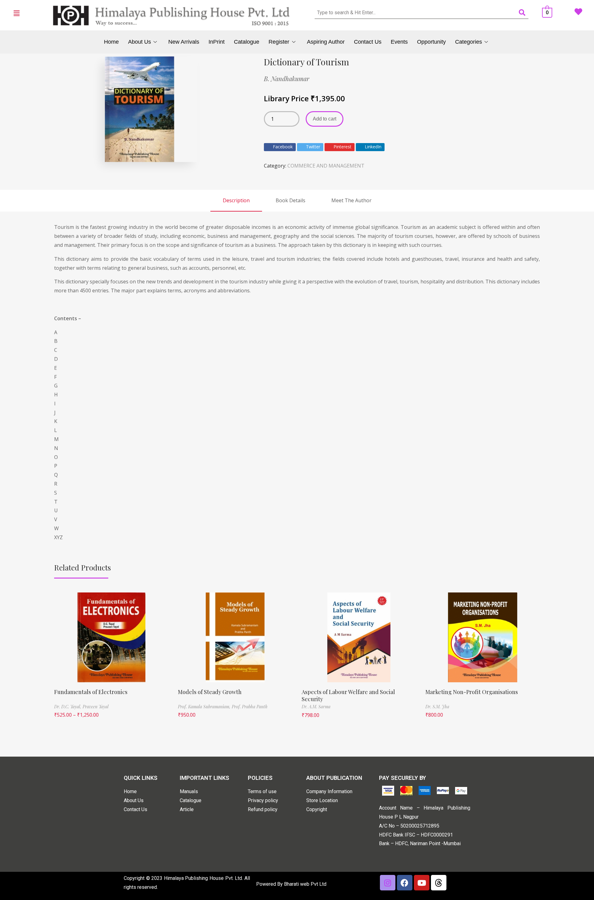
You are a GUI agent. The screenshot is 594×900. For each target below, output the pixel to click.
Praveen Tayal (96, 707)
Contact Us (367, 42)
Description (236, 200)
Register (279, 42)
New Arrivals (183, 42)
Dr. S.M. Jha (437, 707)
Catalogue (246, 42)
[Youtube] (421, 882)
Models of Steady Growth (210, 692)
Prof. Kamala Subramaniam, (205, 707)
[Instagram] (387, 882)
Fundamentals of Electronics (90, 692)
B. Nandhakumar (286, 78)
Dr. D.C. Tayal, (68, 707)
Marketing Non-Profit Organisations (471, 692)
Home (111, 42)
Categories (468, 42)
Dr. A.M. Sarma (316, 707)
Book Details (290, 200)
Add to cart (324, 118)
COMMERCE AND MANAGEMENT (325, 165)
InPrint (217, 42)
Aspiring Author (326, 42)
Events (399, 42)
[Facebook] (404, 882)
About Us (139, 42)
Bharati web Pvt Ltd (305, 884)
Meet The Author (351, 200)
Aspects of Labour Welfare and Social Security (348, 695)
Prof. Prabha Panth (250, 707)
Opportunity (431, 42)
